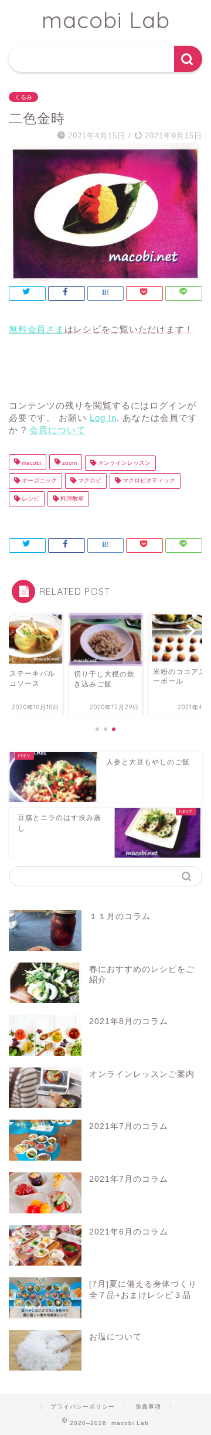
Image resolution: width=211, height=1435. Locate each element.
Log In (103, 418)
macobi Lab (106, 20)
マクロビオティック (148, 481)
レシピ (29, 498)
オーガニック (38, 481)
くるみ (23, 97)
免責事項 (148, 1406)
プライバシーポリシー (82, 1406)
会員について (57, 430)
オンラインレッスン (123, 463)
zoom (68, 463)
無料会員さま (36, 329)
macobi (30, 463)
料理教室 (71, 498)
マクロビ (88, 481)
